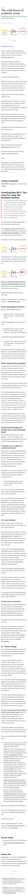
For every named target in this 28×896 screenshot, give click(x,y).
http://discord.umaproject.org (15, 826)
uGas (16, 557)
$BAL (6, 536)
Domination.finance (18, 549)
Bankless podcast (10, 229)
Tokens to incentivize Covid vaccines (14, 780)
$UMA (2, 536)
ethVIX (16, 568)
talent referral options (10, 794)
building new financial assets (15, 843)
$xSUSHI (16, 536)
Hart (8, 154)
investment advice (6, 57)
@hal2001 (15, 828)
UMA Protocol (22, 857)
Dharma (5, 163)
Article (3, 7)
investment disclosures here (10, 893)
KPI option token (14, 787)
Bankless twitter (5, 147)
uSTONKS (21, 635)
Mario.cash (9, 594)
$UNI (9, 536)
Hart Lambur (13, 184)
